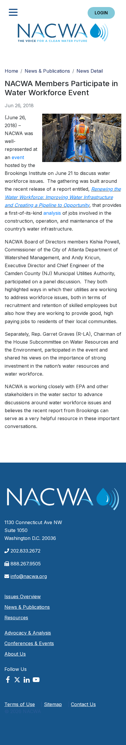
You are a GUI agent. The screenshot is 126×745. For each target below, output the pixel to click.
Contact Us (83, 704)
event (18, 157)
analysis (52, 213)
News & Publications (47, 71)
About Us (15, 654)
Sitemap (53, 704)
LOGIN (101, 12)
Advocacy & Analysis (27, 633)
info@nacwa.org (29, 576)
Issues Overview (22, 596)
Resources (16, 617)
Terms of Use (19, 704)
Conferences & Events (29, 643)
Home (63, 34)
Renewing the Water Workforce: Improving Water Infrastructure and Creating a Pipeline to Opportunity (63, 197)
